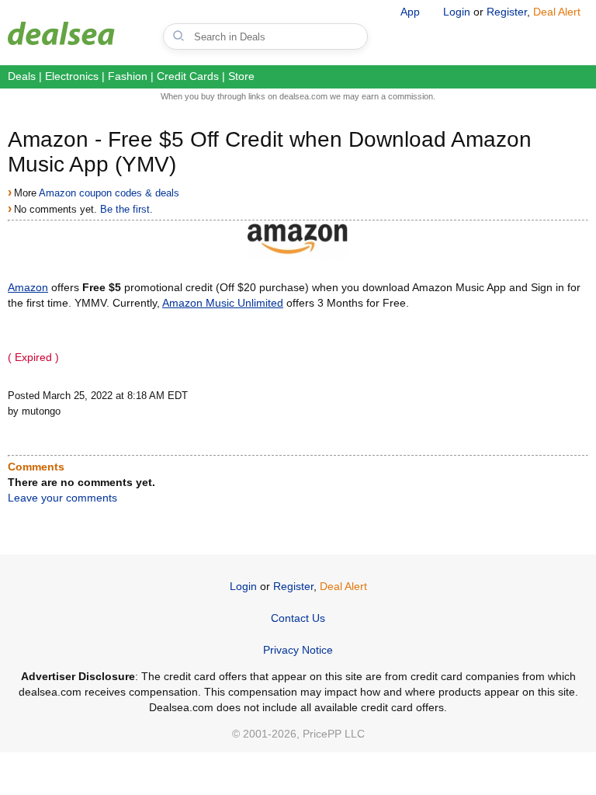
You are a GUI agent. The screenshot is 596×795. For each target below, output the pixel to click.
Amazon (28, 287)
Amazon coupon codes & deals (109, 193)
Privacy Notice (298, 650)
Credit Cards (188, 76)
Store (241, 76)
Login (456, 11)
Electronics (72, 76)
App (410, 11)
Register (507, 11)
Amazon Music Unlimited (222, 303)
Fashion (127, 76)
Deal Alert (556, 11)
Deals (22, 76)
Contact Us (298, 618)
